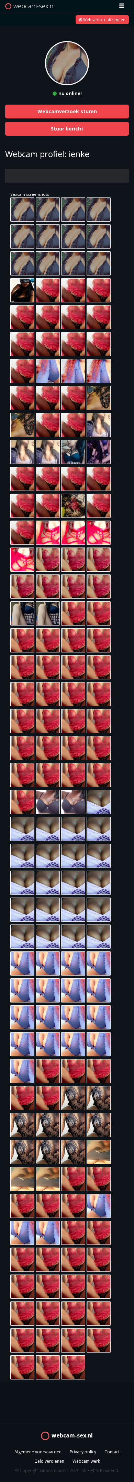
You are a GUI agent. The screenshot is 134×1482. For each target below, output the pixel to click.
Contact (112, 1452)
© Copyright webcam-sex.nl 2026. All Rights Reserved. (67, 1470)
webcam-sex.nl (72, 1435)
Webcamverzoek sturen (67, 111)
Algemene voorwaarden (38, 1452)
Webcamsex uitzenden (103, 19)
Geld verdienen (49, 1461)
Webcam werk (86, 1461)
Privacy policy (83, 1452)
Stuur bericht (67, 128)
